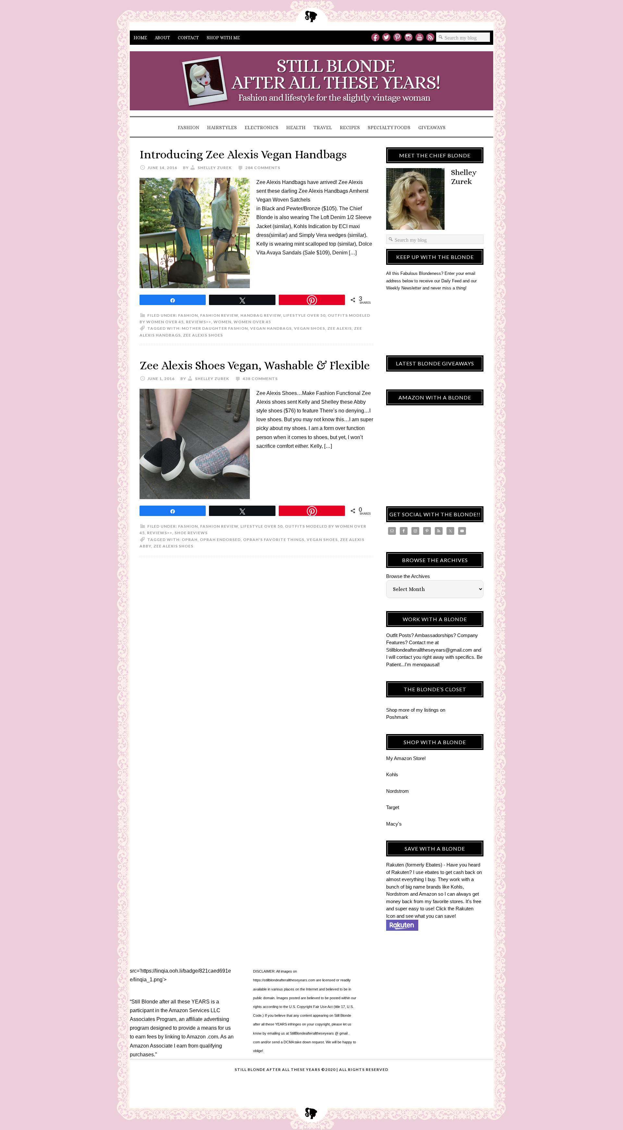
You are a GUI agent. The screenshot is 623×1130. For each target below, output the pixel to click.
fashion (188, 315)
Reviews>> (198, 321)
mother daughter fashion (215, 328)
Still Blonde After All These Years (311, 83)
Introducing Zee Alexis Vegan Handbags (243, 154)
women (222, 321)
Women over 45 (252, 321)
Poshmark (397, 717)
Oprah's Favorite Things (273, 539)
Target (392, 807)
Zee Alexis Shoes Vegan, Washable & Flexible (255, 365)
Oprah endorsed (220, 539)
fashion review (219, 315)
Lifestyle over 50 (304, 315)
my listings (427, 710)
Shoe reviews (191, 532)
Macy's (394, 824)
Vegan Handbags (271, 328)
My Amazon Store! (406, 758)
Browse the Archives (408, 576)
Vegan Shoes (309, 328)
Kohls (392, 774)
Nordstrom (397, 791)
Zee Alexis (339, 328)
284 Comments (262, 167)
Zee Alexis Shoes (203, 335)
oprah (190, 539)
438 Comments (260, 378)
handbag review (260, 315)
